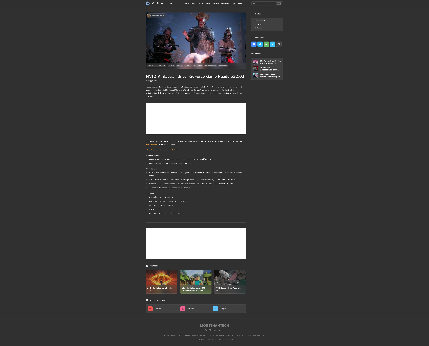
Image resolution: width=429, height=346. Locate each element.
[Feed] (171, 3)
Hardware (198, 66)
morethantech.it (152, 144)
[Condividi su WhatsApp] (266, 44)
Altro (240, 3)
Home (187, 3)
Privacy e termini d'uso (255, 335)
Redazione (220, 335)
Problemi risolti (259, 21)
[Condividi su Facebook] (254, 44)
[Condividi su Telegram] (272, 44)
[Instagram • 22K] (158, 3)
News (193, 3)
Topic (233, 3)
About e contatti (238, 335)
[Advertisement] (196, 118)
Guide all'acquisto (212, 3)
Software (223, 66)
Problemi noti (259, 24)
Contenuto (258, 28)
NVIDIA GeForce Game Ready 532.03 (161, 149)
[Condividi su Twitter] (260, 44)
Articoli (200, 3)
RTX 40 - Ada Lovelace (156, 66)
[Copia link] (279, 44)
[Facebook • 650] (153, 3)
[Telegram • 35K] (166, 3)
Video (228, 335)
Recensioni (225, 3)
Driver (179, 66)
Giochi (187, 66)
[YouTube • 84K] (162, 3)
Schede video (210, 66)
